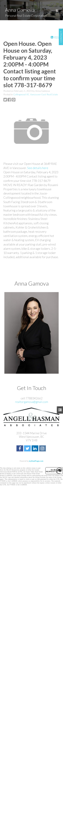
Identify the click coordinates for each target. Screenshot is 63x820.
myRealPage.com (36, 461)
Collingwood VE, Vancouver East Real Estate (35, 94)
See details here (37, 168)
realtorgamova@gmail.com (31, 402)
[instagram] (43, 449)
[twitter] (28, 449)
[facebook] (20, 449)
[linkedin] (35, 449)
